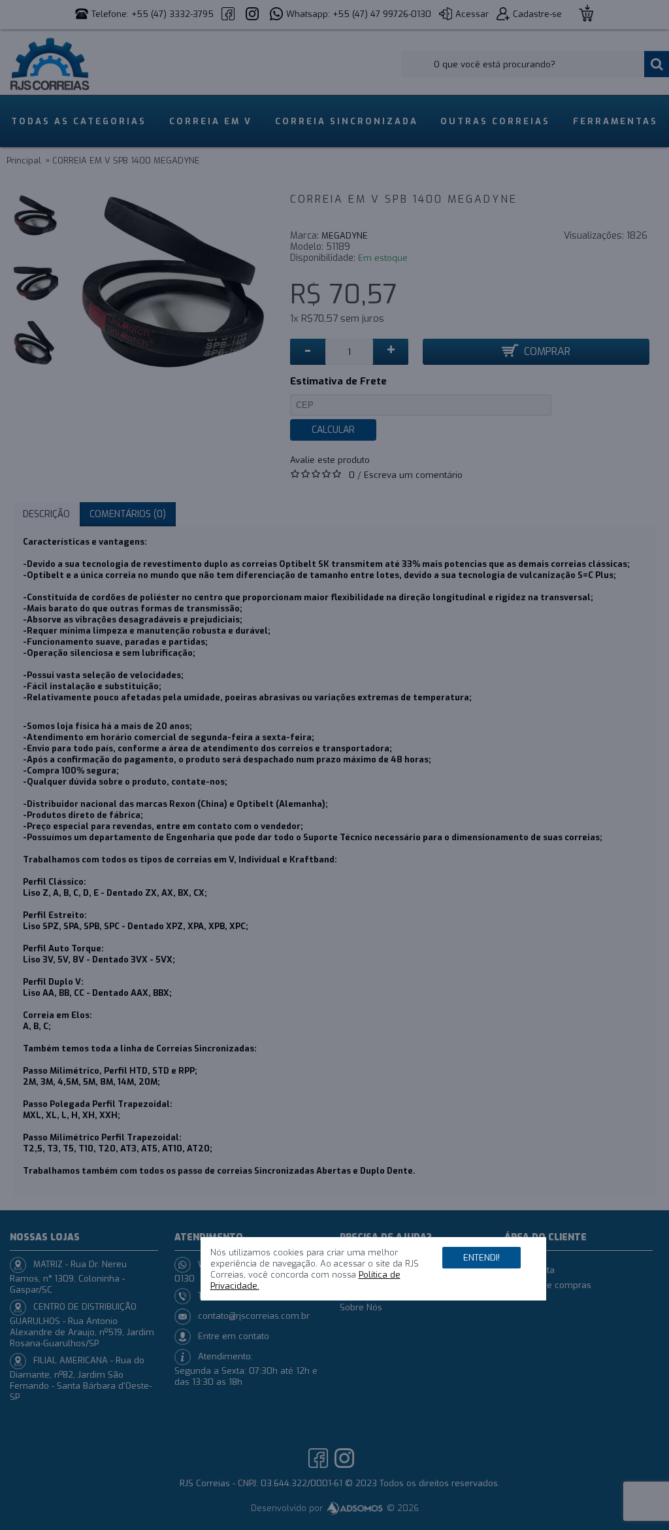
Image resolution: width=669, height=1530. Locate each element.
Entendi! (481, 1257)
